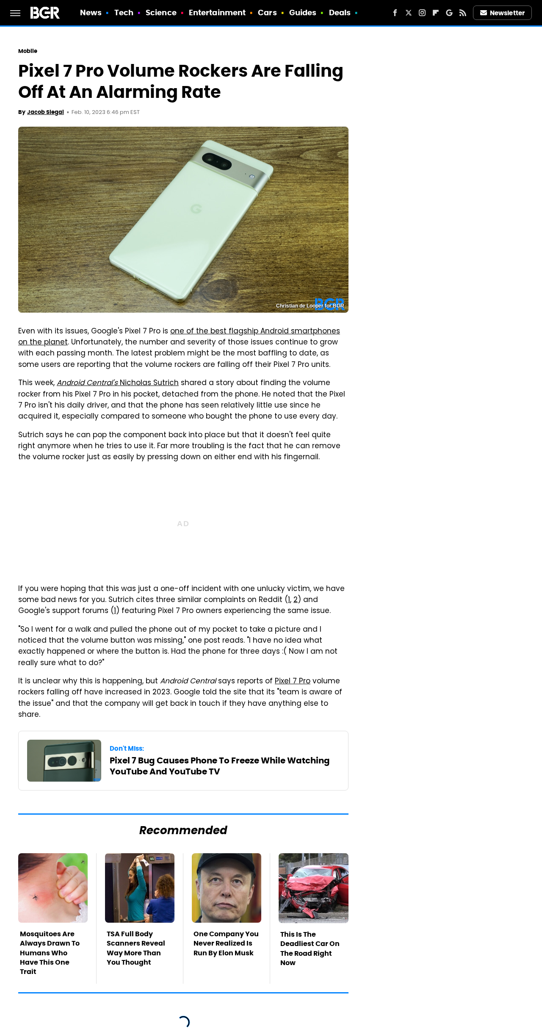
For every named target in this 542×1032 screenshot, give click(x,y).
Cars (267, 12)
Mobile (28, 51)
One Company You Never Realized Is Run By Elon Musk (226, 943)
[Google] (449, 12)
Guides (303, 12)
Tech (123, 12)
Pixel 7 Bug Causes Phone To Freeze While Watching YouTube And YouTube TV (220, 766)
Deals (340, 12)
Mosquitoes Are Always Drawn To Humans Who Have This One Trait (50, 953)
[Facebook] (395, 12)
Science (161, 12)
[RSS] (462, 12)
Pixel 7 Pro (292, 682)
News (91, 12)
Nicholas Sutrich (118, 383)
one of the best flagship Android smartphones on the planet (179, 337)
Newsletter (507, 13)
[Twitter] (408, 12)
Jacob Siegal (45, 112)
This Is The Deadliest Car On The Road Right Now (310, 948)
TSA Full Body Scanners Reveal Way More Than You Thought (136, 948)
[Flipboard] (435, 12)
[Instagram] (422, 12)
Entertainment (217, 12)
